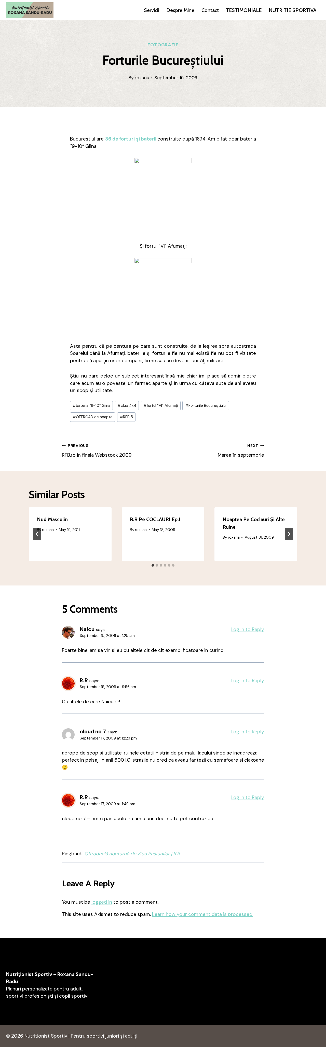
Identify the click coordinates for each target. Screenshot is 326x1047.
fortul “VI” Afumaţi (160, 405)
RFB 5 (126, 417)
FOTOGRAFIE (163, 45)
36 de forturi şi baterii (130, 139)
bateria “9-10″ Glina (91, 405)
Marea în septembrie (241, 450)
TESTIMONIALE (244, 10)
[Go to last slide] (37, 534)
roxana (142, 78)
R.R (84, 680)
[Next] (289, 534)
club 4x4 (126, 405)
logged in (101, 902)
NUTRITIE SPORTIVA (292, 10)
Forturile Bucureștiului (205, 405)
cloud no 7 (93, 731)
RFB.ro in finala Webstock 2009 (97, 450)
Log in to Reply (247, 629)
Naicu (87, 629)
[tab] (153, 565)
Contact (210, 10)
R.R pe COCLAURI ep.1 (155, 519)
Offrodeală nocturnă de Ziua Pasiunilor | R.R (132, 853)
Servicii (151, 10)
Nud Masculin (52, 519)
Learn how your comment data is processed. (202, 914)
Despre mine (180, 10)
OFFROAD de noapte (93, 417)
